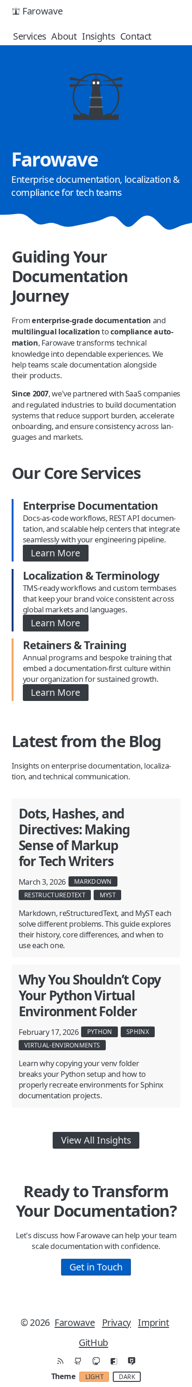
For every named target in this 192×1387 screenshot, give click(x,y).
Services (29, 36)
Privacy (116, 1322)
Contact (135, 36)
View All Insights (96, 1140)
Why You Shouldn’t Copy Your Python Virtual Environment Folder (90, 995)
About (63, 36)
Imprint (153, 1322)
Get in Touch (96, 1267)
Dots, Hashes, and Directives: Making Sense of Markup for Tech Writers (74, 837)
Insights (98, 36)
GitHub (93, 1342)
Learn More (55, 553)
